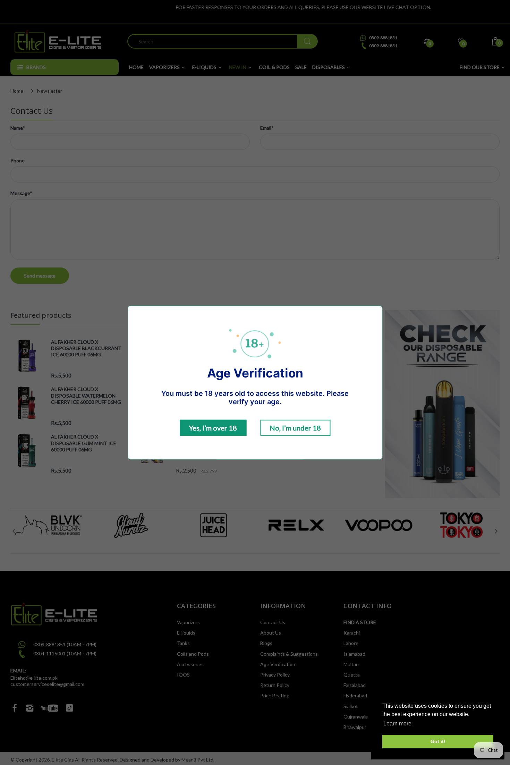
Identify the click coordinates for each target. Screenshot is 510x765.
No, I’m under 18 (295, 428)
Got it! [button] (438, 741)
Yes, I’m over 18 (213, 428)
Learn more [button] (397, 723)
